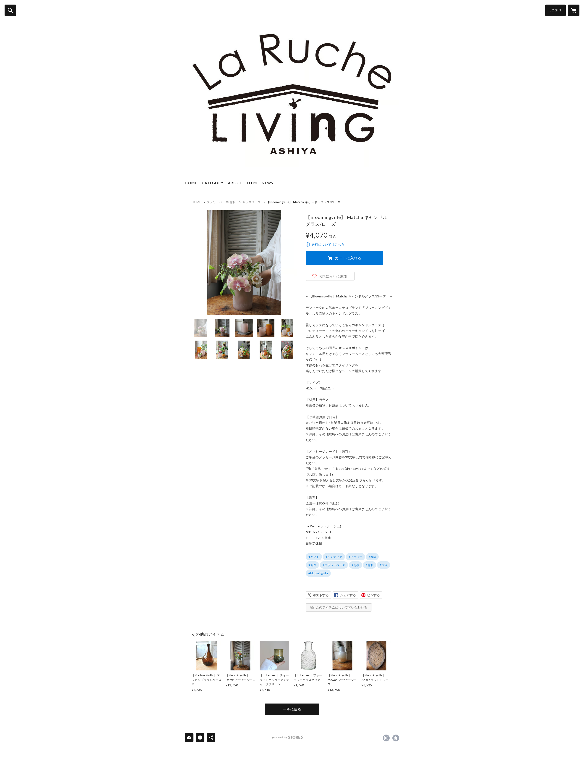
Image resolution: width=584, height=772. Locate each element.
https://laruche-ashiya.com (395, 738)
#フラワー (355, 557)
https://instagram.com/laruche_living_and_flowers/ (386, 738)
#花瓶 (369, 565)
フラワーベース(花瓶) (222, 202)
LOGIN (555, 10)
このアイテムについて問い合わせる (341, 607)
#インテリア (334, 557)
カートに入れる (348, 258)
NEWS (267, 183)
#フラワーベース (334, 565)
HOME (191, 183)
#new (372, 557)
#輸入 (384, 565)
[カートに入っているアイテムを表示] (573, 10)
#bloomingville (318, 573)
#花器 (355, 565)
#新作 (312, 565)
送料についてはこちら (328, 244)
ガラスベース (251, 202)
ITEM (252, 183)
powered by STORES (287, 737)
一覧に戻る (292, 709)
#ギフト (313, 557)
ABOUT (235, 183)
